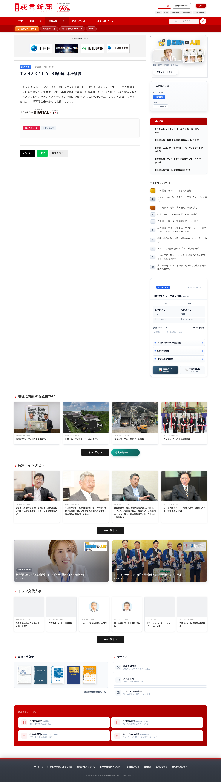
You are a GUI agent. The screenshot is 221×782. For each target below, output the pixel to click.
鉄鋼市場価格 (163, 351)
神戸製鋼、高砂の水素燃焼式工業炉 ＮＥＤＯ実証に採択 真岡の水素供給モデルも (181, 230)
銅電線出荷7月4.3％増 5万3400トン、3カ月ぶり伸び (182, 240)
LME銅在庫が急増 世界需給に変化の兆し (177, 207)
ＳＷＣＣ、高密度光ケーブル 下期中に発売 (178, 248)
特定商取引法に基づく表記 (61, 767)
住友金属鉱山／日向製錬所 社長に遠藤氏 (177, 214)
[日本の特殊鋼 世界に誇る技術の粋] (24, 675)
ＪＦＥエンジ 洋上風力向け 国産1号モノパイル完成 (182, 199)
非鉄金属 (159, 96)
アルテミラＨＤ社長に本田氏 (94, 623)
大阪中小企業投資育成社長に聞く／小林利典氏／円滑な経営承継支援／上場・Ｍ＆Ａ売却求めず (36, 511)
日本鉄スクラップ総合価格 (169, 342)
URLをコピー (58, 153)
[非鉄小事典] (73, 675)
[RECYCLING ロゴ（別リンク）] (194, 546)
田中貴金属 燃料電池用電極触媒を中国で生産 (177, 140)
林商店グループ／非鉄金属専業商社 (31, 439)
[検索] (203, 21)
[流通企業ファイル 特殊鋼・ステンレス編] (89, 675)
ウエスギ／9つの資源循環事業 (177, 439)
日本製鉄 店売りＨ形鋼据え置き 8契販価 (178, 221)
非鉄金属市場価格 (165, 359)
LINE (42, 153)
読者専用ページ (181, 6)
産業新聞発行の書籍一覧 (95, 692)
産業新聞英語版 (178, 767)
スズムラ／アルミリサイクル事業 (129, 439)
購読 (158, 12)
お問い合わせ (199, 12)
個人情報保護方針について (111, 767)
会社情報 (186, 12)
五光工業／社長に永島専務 (60, 623)
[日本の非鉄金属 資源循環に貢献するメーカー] (40, 675)
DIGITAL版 (164, 6)
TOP (20, 21)
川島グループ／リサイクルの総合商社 (82, 439)
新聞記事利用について (86, 767)
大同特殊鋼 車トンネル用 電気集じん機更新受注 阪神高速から (182, 267)
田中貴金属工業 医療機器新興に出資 (172, 170)
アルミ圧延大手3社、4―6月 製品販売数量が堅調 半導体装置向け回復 (182, 257)
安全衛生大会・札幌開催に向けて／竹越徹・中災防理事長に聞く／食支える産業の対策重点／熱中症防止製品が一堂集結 (86, 511)
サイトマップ (39, 767)
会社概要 (148, 767)
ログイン (201, 6)
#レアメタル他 (161, 106)
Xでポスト (27, 153)
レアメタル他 (48, 128)
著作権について (133, 767)
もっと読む (94, 452)
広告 (166, 12)
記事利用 (175, 12)
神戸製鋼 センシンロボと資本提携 (174, 190)
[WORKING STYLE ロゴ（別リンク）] (95, 546)
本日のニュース (31, 128)
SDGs (91, 29)
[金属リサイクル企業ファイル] (57, 675)
